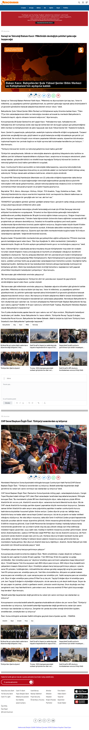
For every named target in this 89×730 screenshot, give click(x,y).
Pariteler (49, 703)
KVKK (50, 727)
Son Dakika (20, 700)
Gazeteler (61, 700)
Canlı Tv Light (6, 697)
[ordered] (29, 403)
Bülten (39, 8)
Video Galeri (62, 694)
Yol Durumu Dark (7, 694)
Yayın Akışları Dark (22, 694)
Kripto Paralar (51, 700)
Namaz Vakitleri (36, 694)
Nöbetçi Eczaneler (22, 697)
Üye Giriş (4, 706)
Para (26, 621)
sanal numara (21, 703)
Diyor (12, 621)
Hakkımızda (21, 727)
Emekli (19, 621)
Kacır (20, 325)
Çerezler (44, 727)
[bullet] (32, 403)
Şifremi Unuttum (7, 712)
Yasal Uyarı (67, 727)
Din (45, 8)
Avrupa (31, 8)
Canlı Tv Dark (20, 691)
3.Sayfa (23, 8)
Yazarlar (61, 697)
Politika (65, 8)
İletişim (28, 727)
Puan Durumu (35, 697)
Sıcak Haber (62, 703)
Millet (27, 325)
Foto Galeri (61, 691)
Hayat (58, 8)
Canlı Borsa (35, 691)
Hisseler (49, 697)
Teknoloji (35, 325)
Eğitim (51, 8)
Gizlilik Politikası (36, 727)
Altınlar (48, 691)
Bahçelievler (6, 325)
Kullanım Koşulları (58, 727)
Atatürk (4, 621)
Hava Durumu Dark (7, 691)
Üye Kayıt (4, 709)
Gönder (7, 403)
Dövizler (49, 694)
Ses (32, 621)
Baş (14, 325)
